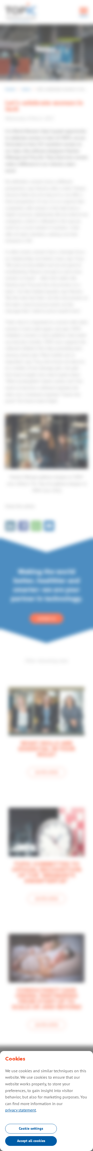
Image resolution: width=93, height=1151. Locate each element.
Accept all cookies (31, 1140)
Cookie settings (31, 1128)
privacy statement (20, 1110)
